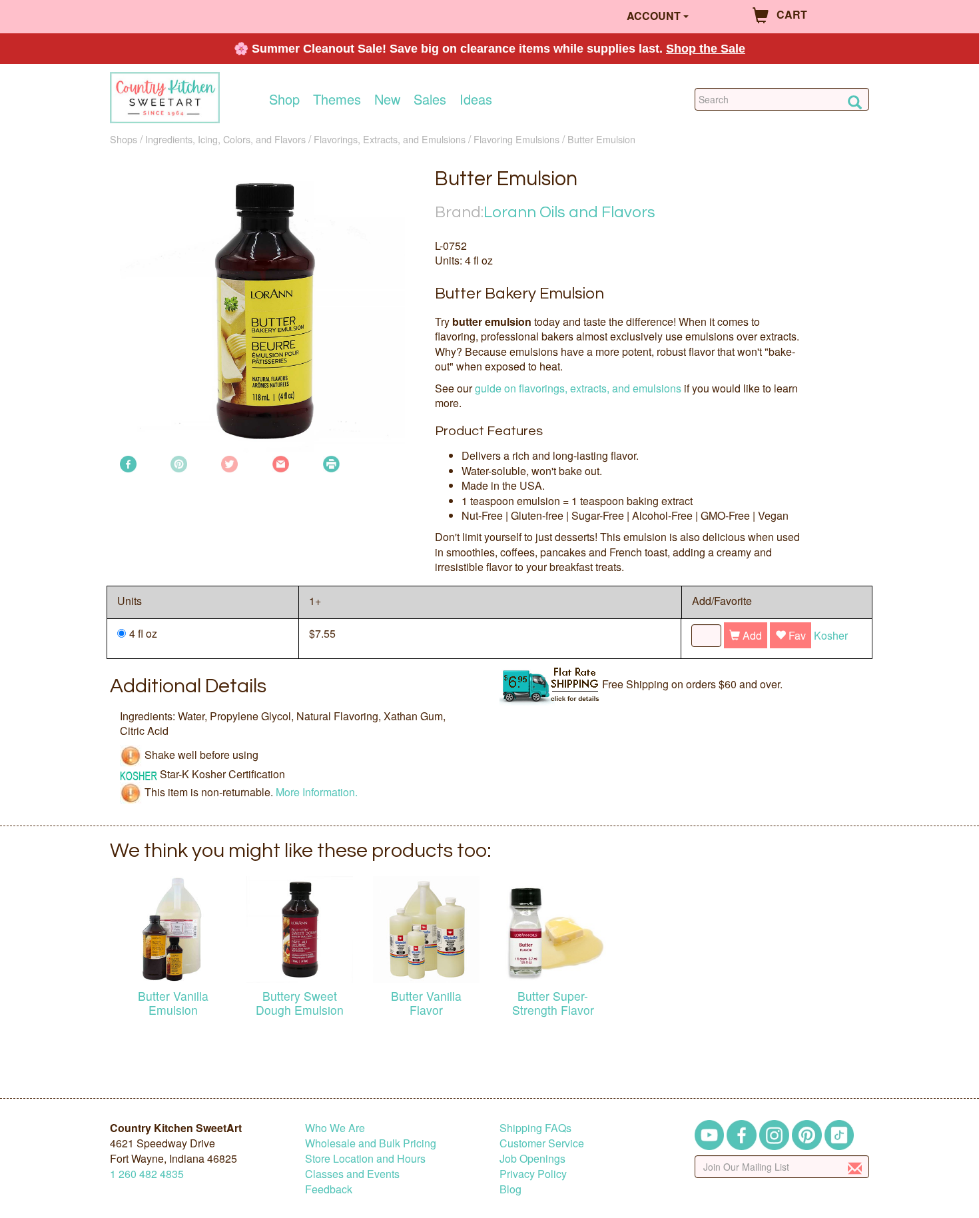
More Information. (317, 791)
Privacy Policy (533, 1173)
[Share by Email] (280, 462)
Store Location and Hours (365, 1158)
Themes (337, 99)
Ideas (476, 99)
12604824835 (147, 1173)
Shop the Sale (705, 48)
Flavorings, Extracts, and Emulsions (390, 139)
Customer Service (541, 1143)
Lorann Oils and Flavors (569, 212)
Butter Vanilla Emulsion (173, 1002)
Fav (796, 635)
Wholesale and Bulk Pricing (370, 1143)
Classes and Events (352, 1173)
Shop (284, 99)
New (387, 99)
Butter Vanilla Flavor (426, 1002)
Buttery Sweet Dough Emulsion (300, 1002)
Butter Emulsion (601, 139)
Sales (430, 99)
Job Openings (532, 1158)
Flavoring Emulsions (516, 139)
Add (751, 635)
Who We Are (335, 1127)
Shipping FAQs (535, 1127)
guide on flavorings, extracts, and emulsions (578, 388)
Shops (123, 139)
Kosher (831, 635)
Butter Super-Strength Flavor (553, 1002)
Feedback (328, 1189)
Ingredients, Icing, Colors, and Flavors (225, 139)
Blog (510, 1189)
